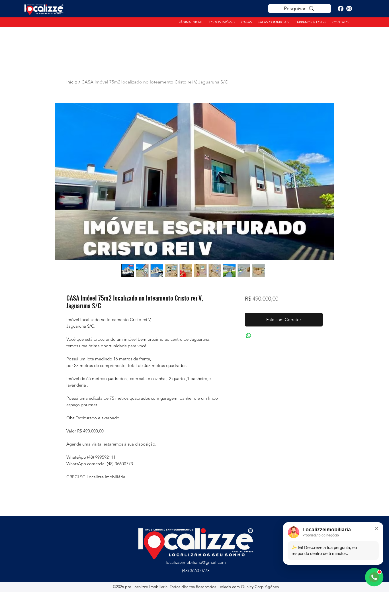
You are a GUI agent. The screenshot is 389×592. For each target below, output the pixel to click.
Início (71, 82)
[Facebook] (340, 8)
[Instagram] (349, 8)
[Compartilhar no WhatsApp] (248, 335)
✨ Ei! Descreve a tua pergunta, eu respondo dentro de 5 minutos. (324, 550)
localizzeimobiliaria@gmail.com (196, 562)
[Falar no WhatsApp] (374, 577)
